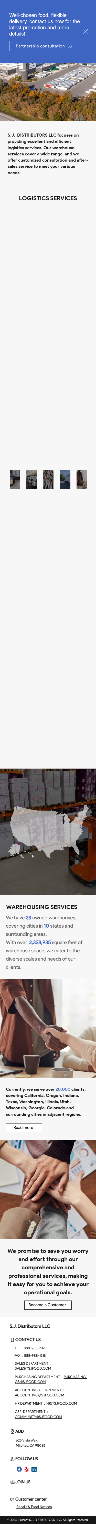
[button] (85, 31)
